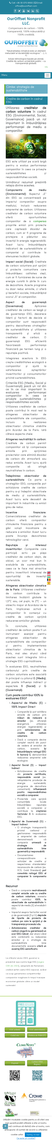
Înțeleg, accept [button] (33, 1135)
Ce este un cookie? (26, 1138)
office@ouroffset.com (26, 6)
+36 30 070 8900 (24, 3)
